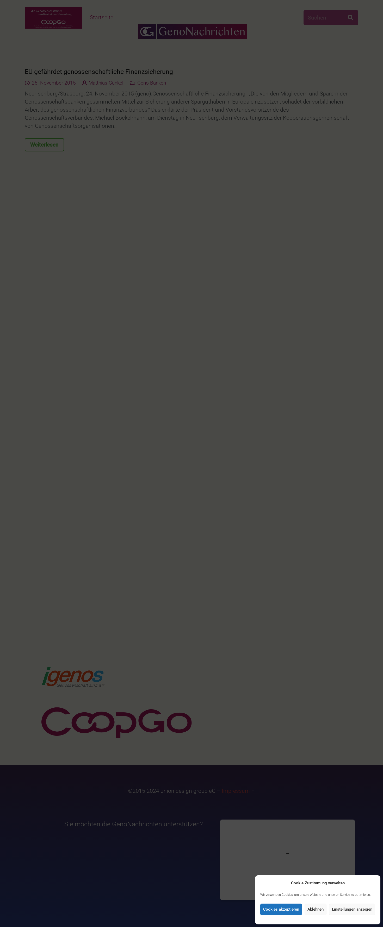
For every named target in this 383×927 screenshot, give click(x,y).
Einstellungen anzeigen (352, 909)
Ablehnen (315, 909)
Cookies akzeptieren (281, 909)
